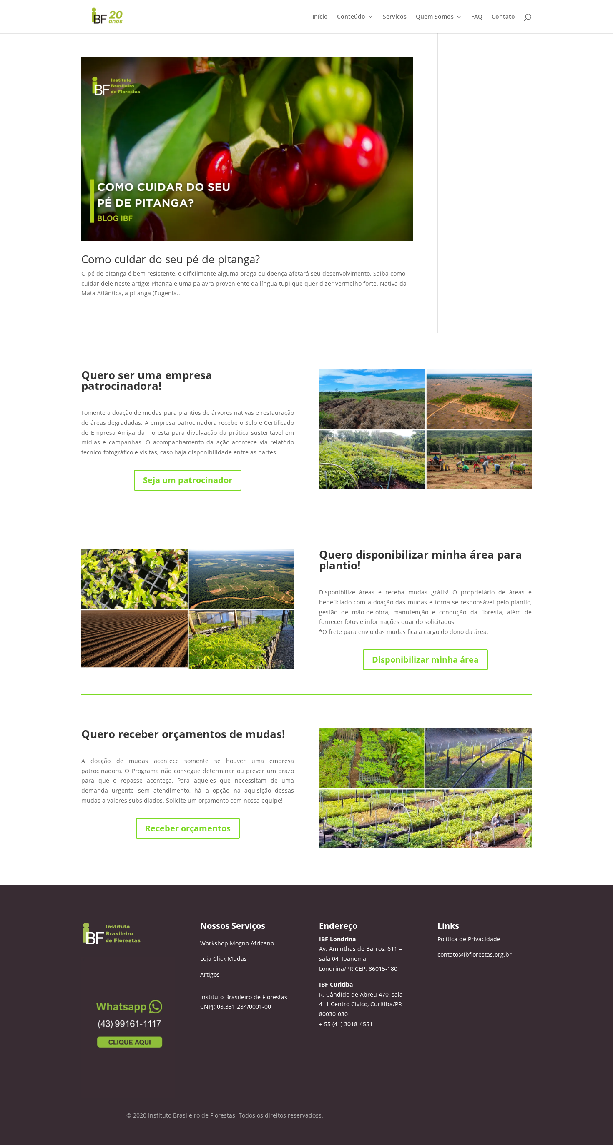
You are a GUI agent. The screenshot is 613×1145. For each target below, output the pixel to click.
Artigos (210, 974)
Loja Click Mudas (223, 959)
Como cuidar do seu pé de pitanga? (170, 259)
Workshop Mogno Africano (237, 943)
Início (320, 17)
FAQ (476, 17)
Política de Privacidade (468, 939)
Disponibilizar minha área (425, 659)
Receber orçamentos (188, 828)
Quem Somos (435, 17)
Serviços (395, 17)
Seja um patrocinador (187, 480)
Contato (503, 17)
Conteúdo (351, 17)
